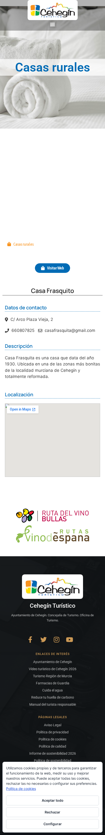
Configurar (52, 824)
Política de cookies (21, 789)
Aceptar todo (52, 800)
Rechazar (52, 812)
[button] (53, 24)
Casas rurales (23, 244)
